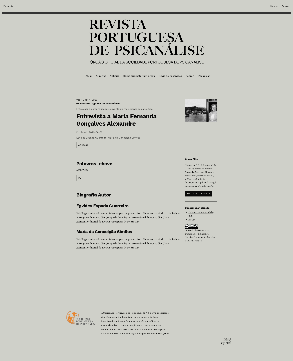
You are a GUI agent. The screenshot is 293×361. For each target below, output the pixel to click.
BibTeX (191, 219)
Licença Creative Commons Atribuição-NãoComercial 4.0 (200, 237)
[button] (190, 76)
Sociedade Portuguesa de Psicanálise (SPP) (126, 313)
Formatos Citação (197, 193)
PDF (80, 177)
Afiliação (83, 144)
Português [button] (8, 6)
